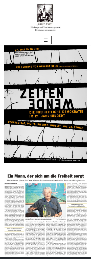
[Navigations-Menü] (46, 40)
